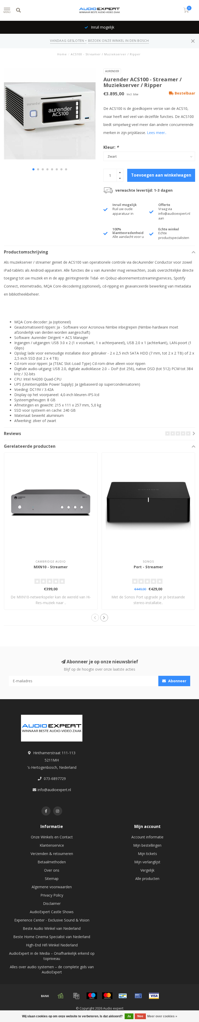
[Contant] (60, 996)
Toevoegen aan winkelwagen (161, 175)
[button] (33, 169)
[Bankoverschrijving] (45, 996)
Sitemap (52, 878)
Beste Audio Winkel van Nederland (52, 928)
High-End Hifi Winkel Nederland (52, 945)
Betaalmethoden (52, 861)
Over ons (51, 870)
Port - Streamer (148, 566)
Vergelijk (147, 870)
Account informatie (147, 836)
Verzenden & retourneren (52, 853)
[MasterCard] (107, 996)
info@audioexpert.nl (54, 789)
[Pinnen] (138, 996)
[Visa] (153, 996)
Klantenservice (52, 845)
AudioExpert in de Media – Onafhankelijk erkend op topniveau (52, 956)
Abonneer (176, 680)
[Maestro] (91, 996)
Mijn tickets (147, 853)
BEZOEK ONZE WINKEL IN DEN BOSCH (118, 40)
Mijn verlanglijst (147, 861)
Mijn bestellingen (147, 845)
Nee (140, 1016)
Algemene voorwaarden (52, 886)
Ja (129, 1016)
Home (62, 54)
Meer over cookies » (162, 1016)
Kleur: (111, 147)
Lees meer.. (156, 132)
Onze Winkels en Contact (52, 836)
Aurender (112, 71)
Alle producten (147, 878)
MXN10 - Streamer (51, 566)
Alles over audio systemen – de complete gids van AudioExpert (52, 969)
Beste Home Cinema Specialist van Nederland (51, 936)
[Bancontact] (122, 996)
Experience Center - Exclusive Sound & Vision (51, 920)
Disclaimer (52, 903)
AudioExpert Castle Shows (52, 911)
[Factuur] (76, 996)
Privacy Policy (51, 895)
